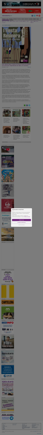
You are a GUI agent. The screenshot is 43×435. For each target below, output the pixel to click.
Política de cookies (27, 216)
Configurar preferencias (21, 222)
